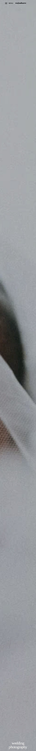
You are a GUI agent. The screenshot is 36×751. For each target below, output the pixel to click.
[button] (9, 3)
